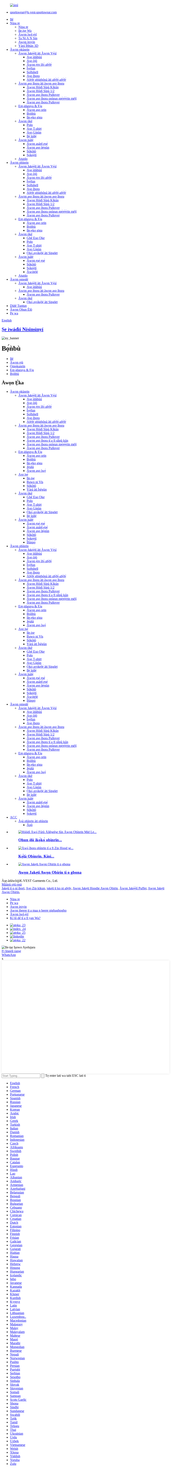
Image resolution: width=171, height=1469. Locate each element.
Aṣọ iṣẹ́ (23, 474)
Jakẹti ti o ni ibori (13, 888)
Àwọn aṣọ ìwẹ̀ (36, 470)
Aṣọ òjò (32, 61)
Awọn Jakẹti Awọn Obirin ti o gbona (50, 872)
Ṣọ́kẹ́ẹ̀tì (31, 155)
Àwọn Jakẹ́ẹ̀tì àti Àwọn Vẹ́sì (37, 53)
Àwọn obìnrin (19, 162)
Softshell (32, 72)
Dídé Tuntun (18, 305)
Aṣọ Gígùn (34, 132)
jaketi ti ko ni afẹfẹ (59, 888)
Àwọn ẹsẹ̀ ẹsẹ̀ (36, 260)
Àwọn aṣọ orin (36, 110)
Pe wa (14, 313)
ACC (13, 817)
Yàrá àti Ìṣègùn (37, 489)
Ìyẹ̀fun (31, 68)
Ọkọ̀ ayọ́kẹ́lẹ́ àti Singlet (42, 253)
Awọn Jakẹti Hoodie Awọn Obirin (95, 888)
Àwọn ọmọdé (19, 279)
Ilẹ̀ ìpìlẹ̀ (31, 136)
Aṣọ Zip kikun (35, 888)
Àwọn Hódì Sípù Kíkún (43, 87)
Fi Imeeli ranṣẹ (11, 951)
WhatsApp (9, 955)
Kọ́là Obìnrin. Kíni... (36, 856)
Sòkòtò (31, 151)
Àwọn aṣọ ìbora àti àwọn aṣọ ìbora (41, 83)
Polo (30, 125)
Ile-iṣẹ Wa (24, 30)
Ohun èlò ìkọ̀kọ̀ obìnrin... (40, 840)
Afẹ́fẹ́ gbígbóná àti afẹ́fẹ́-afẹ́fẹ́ (46, 79)
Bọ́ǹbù (31, 113)
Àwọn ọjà (16, 362)
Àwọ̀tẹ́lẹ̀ (32, 272)
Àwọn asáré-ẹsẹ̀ (37, 143)
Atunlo (23, 159)
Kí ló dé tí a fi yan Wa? (25, 918)
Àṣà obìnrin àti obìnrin (33, 821)
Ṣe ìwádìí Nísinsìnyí (22, 329)
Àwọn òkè (25, 121)
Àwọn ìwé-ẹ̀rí (27, 34)
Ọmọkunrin (17, 366)
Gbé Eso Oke (36, 238)
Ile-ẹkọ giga (34, 117)
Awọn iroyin (26, 42)
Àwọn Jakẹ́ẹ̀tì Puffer (132, 888)
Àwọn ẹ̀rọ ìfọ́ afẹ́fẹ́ (39, 64)
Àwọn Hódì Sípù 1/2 (40, 91)
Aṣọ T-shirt (34, 128)
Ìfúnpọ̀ (31, 542)
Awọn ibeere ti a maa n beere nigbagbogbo (38, 910)
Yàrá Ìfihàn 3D (28, 46)
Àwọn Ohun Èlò (21, 309)
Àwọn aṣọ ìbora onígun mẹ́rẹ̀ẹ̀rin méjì (52, 98)
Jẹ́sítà (30, 467)
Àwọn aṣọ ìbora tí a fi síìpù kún (47, 440)
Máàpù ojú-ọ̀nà (12, 884)
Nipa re (15, 23)
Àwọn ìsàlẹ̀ (25, 140)
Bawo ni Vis (35, 482)
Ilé (11, 19)
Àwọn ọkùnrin (19, 49)
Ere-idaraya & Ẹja (30, 106)
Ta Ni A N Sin (27, 38)
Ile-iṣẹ (31, 478)
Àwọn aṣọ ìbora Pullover (43, 94)
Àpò (30, 825)
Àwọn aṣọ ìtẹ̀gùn (38, 147)
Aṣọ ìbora (33, 76)
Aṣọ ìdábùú (34, 57)
